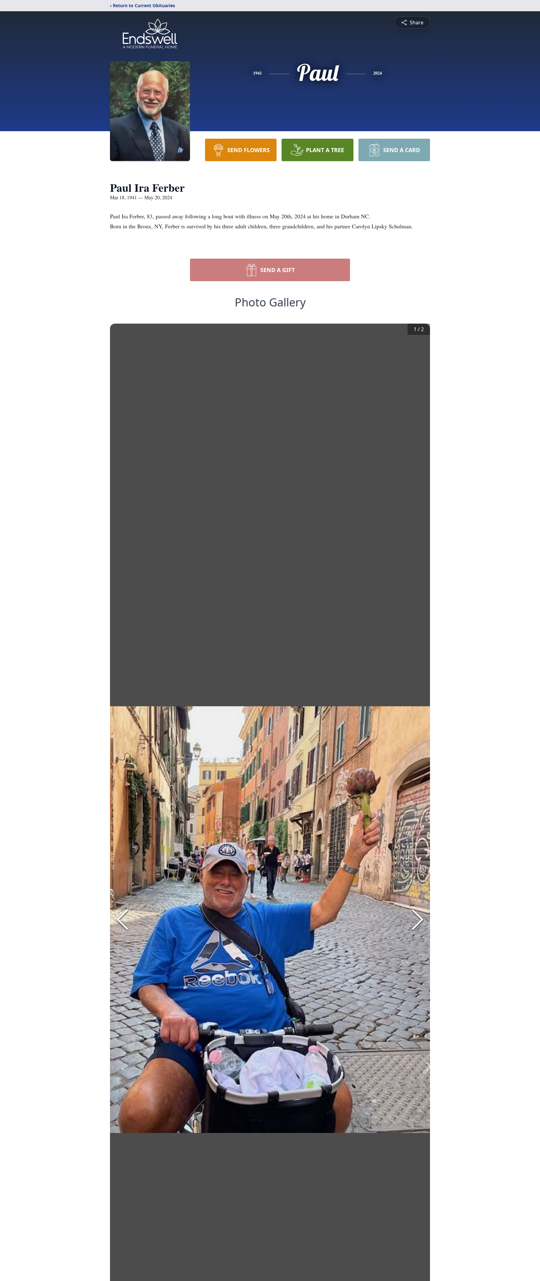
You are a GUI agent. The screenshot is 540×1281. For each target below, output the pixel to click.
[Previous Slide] (122, 919)
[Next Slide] (417, 919)
